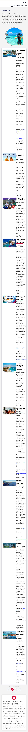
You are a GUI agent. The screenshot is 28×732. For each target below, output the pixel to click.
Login (25, 2)
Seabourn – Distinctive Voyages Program (20, 545)
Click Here (18, 663)
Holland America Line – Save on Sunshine (20, 155)
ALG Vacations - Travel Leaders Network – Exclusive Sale (20, 52)
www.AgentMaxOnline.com (22, 473)
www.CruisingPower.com (21, 539)
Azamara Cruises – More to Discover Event (20, 241)
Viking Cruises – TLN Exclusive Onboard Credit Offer (20, 634)
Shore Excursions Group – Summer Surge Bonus (20, 298)
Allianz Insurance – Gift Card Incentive (20, 410)
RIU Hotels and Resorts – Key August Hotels (20, 365)
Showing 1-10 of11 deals (14, 686)
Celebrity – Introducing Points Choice (19, 482)
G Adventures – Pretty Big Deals (20, 199)
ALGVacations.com (20, 138)
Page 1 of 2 (14, 692)
